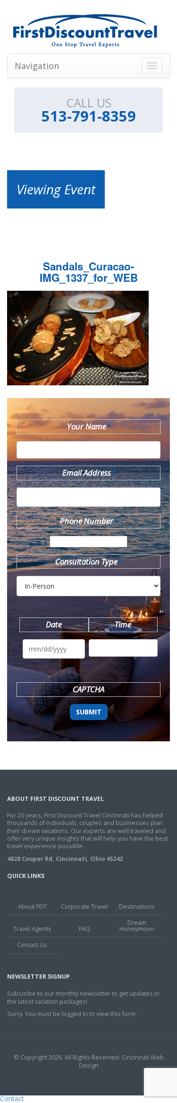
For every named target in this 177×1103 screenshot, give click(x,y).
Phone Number (89, 520)
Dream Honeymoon (136, 926)
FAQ (84, 929)
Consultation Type (88, 561)
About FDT (32, 907)
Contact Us (32, 945)
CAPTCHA (88, 689)
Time (123, 624)
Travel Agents (32, 929)
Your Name (88, 426)
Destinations (137, 907)
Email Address (88, 472)
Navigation (37, 65)
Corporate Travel (84, 907)
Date (54, 624)
